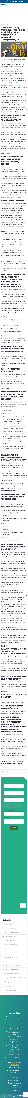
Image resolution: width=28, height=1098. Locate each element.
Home (7, 1017)
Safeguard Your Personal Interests (15, 978)
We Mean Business (10, 990)
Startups (7, 982)
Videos (20, 1020)
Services (7, 1020)
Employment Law (10, 936)
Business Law (9, 924)
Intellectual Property (11, 957)
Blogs (20, 1023)
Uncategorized (9, 986)
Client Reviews (7, 1023)
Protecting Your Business (12, 973)
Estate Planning (9, 940)
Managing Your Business (12, 969)
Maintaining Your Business (13, 965)
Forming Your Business (11, 945)
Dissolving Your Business (12, 932)
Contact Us (20, 1026)
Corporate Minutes (10, 928)
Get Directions (14, 1039)
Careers (7, 1026)
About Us (20, 1017)
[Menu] (25, 4)
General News (9, 949)
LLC (6, 961)
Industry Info (8, 953)
